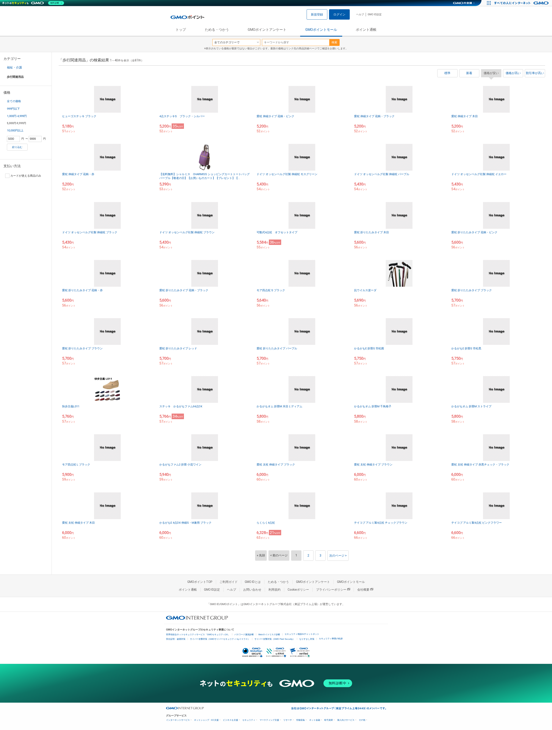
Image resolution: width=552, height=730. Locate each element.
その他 (362, 720)
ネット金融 (314, 720)
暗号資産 (328, 720)
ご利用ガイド (229, 582)
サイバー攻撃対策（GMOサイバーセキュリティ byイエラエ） (220, 639)
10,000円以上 (15, 130)
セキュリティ (248, 720)
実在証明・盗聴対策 (175, 639)
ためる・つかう (217, 30)
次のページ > (338, 555)
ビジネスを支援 (230, 720)
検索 (334, 42)
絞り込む (17, 147)
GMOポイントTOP (199, 582)
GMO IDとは (253, 582)
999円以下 (13, 108)
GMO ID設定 (375, 14)
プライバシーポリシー (331, 589)
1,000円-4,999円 (17, 116)
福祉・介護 (14, 67)
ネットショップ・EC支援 (206, 720)
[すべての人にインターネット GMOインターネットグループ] (522, 3)
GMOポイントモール (321, 30)
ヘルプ (360, 14)
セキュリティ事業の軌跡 (331, 638)
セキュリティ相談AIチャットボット (302, 634)
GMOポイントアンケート (267, 30)
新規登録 (317, 14)
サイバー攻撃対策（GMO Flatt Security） (274, 639)
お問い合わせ (252, 589)
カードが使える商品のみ (25, 175)
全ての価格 (14, 101)
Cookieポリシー (298, 589)
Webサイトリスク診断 (269, 634)
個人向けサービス (345, 720)
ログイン (339, 14)
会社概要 (363, 589)
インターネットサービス (178, 720)
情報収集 (300, 720)
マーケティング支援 (269, 720)
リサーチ (287, 720)
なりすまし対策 (306, 639)
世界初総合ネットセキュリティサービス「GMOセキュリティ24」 (198, 634)
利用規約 (274, 589)
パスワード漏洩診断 (244, 634)
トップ (181, 30)
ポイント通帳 (366, 30)
